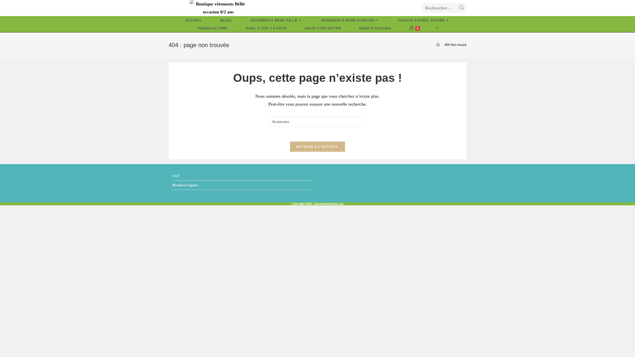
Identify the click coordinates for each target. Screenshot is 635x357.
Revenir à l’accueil (317, 147)
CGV (176, 176)
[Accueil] (438, 45)
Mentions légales (185, 185)
